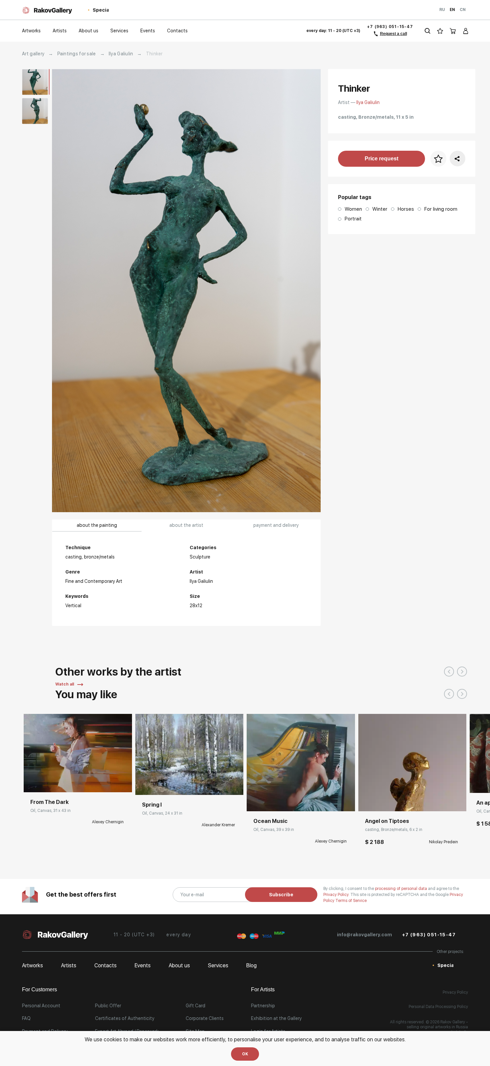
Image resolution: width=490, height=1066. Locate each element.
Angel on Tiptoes (387, 821)
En (452, 9)
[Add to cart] (368, 801)
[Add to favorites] (70, 782)
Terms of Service (351, 900)
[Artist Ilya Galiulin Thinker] (186, 290)
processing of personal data (401, 888)
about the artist (186, 525)
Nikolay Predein (443, 842)
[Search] (427, 31)
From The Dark (49, 802)
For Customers (39, 989)
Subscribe (281, 894)
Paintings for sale (76, 53)
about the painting (97, 525)
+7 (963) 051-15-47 (390, 26)
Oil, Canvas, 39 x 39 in (273, 829)
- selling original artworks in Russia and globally (437, 1027)
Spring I (152, 805)
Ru (442, 9)
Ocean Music (270, 821)
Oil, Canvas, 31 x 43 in (50, 810)
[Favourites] (440, 31)
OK (245, 1054)
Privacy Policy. (336, 894)
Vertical (73, 605)
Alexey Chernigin (108, 822)
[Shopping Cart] (453, 31)
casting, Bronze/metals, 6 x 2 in (393, 829)
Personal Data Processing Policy (438, 1006)
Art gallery (33, 53)
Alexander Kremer (218, 825)
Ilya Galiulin (121, 53)
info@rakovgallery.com (364, 934)
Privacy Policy (455, 992)
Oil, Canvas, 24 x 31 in (162, 813)
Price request (381, 158)
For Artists (263, 989)
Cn (463, 9)
